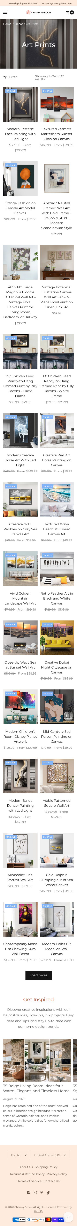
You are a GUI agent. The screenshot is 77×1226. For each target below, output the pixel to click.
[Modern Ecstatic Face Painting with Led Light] (20, 104)
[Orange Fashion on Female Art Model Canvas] (20, 178)
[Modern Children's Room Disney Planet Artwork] (20, 706)
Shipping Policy (46, 1167)
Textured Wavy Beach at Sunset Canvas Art (56, 529)
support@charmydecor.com (57, 3)
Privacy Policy (57, 1174)
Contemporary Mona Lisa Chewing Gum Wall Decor (20, 949)
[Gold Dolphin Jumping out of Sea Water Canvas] (57, 850)
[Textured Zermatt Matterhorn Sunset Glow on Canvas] (57, 104)
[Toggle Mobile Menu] (7, 12)
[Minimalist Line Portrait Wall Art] (20, 850)
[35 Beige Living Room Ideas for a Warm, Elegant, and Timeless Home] (37, 1060)
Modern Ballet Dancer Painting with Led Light (20, 805)
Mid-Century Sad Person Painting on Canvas (56, 737)
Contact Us (52, 1181)
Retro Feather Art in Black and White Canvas (56, 598)
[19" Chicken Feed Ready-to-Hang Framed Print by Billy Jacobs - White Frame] (57, 351)
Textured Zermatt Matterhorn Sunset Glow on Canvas (56, 134)
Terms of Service (29, 1181)
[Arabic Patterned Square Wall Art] (57, 776)
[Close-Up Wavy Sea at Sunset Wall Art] (20, 637)
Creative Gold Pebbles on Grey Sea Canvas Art (20, 529)
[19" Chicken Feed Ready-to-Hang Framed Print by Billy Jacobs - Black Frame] (20, 351)
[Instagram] (35, 1193)
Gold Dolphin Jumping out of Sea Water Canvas (57, 880)
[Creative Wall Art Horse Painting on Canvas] (57, 430)
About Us (26, 1167)
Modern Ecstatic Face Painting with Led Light (20, 134)
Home (7, 23)
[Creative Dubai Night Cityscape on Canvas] (57, 637)
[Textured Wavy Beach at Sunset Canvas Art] (57, 499)
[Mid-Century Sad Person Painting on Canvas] (57, 706)
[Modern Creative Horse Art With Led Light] (20, 430)
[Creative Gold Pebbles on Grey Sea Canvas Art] (20, 499)
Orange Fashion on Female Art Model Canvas (20, 208)
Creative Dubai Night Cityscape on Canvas (56, 667)
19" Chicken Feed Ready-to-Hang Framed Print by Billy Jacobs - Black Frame (20, 386)
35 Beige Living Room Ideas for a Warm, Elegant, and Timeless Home (36, 1088)
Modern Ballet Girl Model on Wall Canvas (56, 949)
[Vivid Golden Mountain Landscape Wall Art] (20, 568)
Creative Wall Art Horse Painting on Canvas (56, 460)
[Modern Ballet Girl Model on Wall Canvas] (57, 919)
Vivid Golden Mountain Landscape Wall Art (20, 598)
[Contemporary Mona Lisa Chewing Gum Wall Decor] (20, 919)
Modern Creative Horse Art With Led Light (20, 460)
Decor (19, 23)
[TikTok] (48, 1193)
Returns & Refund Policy (27, 1174)
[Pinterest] (42, 1193)
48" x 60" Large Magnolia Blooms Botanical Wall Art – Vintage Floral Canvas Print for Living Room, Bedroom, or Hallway (20, 302)
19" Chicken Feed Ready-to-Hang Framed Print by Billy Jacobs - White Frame (57, 386)
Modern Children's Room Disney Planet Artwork (20, 737)
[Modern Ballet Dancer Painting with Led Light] (20, 776)
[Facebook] (29, 1193)
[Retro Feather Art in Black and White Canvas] (57, 568)
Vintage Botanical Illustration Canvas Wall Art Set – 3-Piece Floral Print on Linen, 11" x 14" (56, 297)
